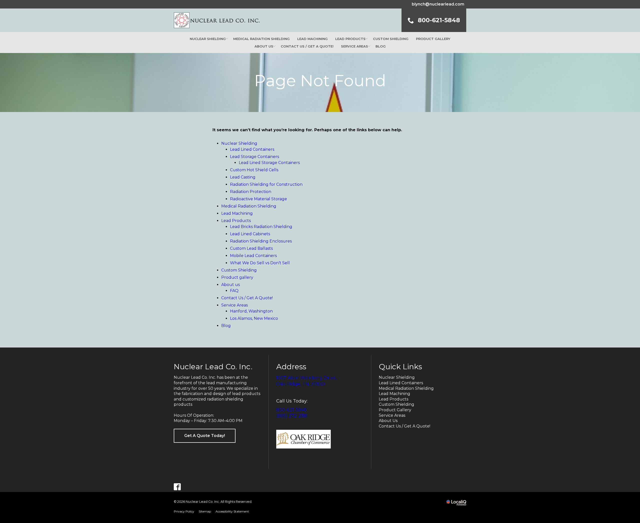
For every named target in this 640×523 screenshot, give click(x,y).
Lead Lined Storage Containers (269, 162)
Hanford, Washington (251, 311)
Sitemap (205, 511)
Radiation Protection (250, 191)
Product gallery (433, 39)
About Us (388, 420)
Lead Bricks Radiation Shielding (261, 226)
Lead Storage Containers (254, 156)
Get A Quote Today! (204, 435)
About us (263, 46)
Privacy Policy (184, 511)
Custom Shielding (390, 39)
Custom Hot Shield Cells (254, 170)
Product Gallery (395, 410)
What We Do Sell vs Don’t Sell (260, 262)
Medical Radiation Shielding (261, 39)
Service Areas (354, 46)
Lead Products (350, 39)
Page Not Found (320, 80)
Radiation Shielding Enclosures (261, 241)
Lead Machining (312, 39)
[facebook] (177, 486)
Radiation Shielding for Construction (266, 184)
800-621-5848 (291, 409)
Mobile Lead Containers (253, 255)
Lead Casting (243, 177)
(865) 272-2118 (291, 415)
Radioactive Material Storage (258, 198)
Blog (381, 46)
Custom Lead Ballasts (251, 248)
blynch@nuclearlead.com (438, 4)
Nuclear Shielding (208, 39)
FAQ (234, 290)
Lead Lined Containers (252, 149)
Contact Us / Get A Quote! (307, 46)
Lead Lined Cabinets (250, 234)
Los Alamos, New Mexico (254, 318)
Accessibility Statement (232, 511)
